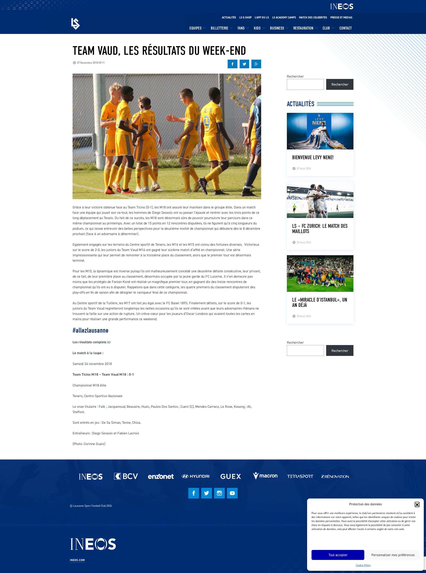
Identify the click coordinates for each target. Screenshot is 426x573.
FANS (241, 28)
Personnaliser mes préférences (393, 555)
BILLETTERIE (219, 28)
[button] (417, 504)
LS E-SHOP (245, 17)
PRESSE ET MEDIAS (341, 17)
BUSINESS (277, 28)
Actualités (229, 17)
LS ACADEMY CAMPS (284, 17)
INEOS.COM (77, 560)
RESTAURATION (303, 28)
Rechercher (295, 76)
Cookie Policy (363, 565)
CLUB (326, 28)
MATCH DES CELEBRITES (313, 17)
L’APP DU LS (262, 17)
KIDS (257, 28)
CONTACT (345, 28)
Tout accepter (338, 555)
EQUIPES (195, 28)
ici (109, 342)
